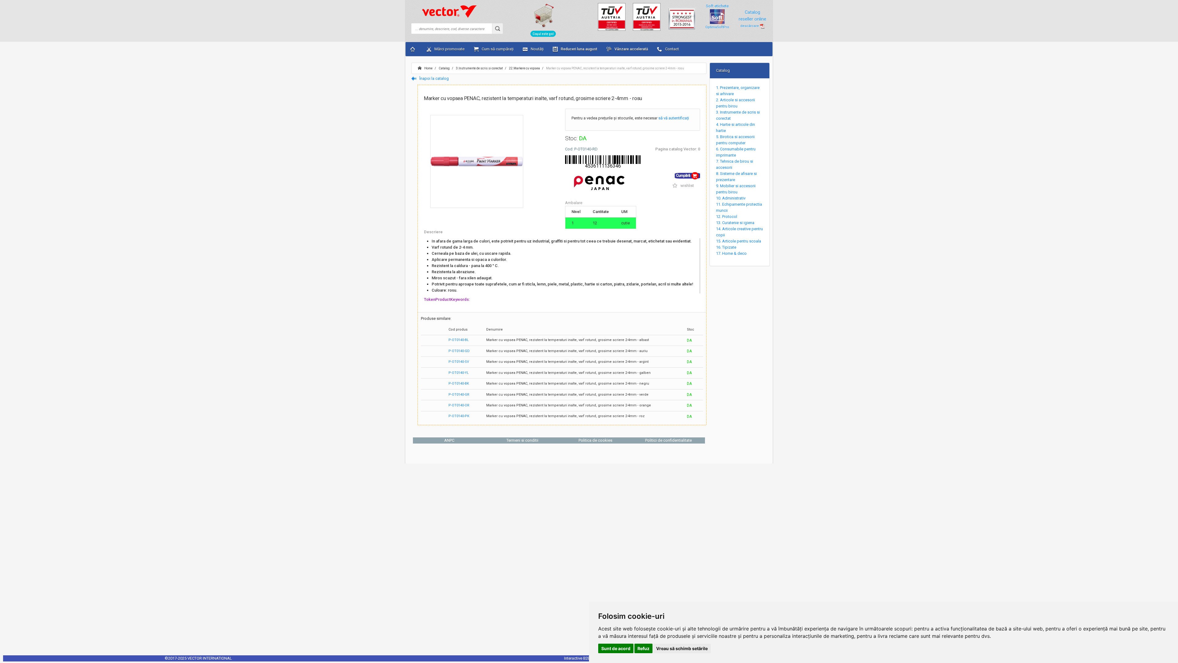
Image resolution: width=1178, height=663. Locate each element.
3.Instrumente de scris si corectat (479, 68)
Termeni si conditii (522, 440)
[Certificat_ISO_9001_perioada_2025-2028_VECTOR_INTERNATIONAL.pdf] (612, 16)
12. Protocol (726, 216)
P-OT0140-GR (458, 395)
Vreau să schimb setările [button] (682, 648)
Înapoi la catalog (433, 78)
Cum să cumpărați (497, 49)
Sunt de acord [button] (615, 648)
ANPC (449, 440)
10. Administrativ (730, 198)
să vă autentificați (673, 118)
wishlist (686, 185)
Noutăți (537, 49)
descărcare (750, 26)
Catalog (444, 68)
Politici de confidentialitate (668, 440)
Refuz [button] (643, 648)
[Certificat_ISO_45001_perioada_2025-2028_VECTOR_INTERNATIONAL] (646, 16)
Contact (671, 49)
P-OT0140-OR (458, 405)
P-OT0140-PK (458, 416)
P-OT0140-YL (458, 373)
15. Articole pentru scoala (738, 241)
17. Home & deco (731, 253)
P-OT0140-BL (458, 340)
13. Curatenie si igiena (735, 222)
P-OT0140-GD (459, 351)
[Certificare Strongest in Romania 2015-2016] (682, 16)
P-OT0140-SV (458, 362)
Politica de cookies (595, 440)
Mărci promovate (448, 49)
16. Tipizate (726, 247)
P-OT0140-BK (458, 384)
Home (428, 68)
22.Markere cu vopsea (524, 68)
